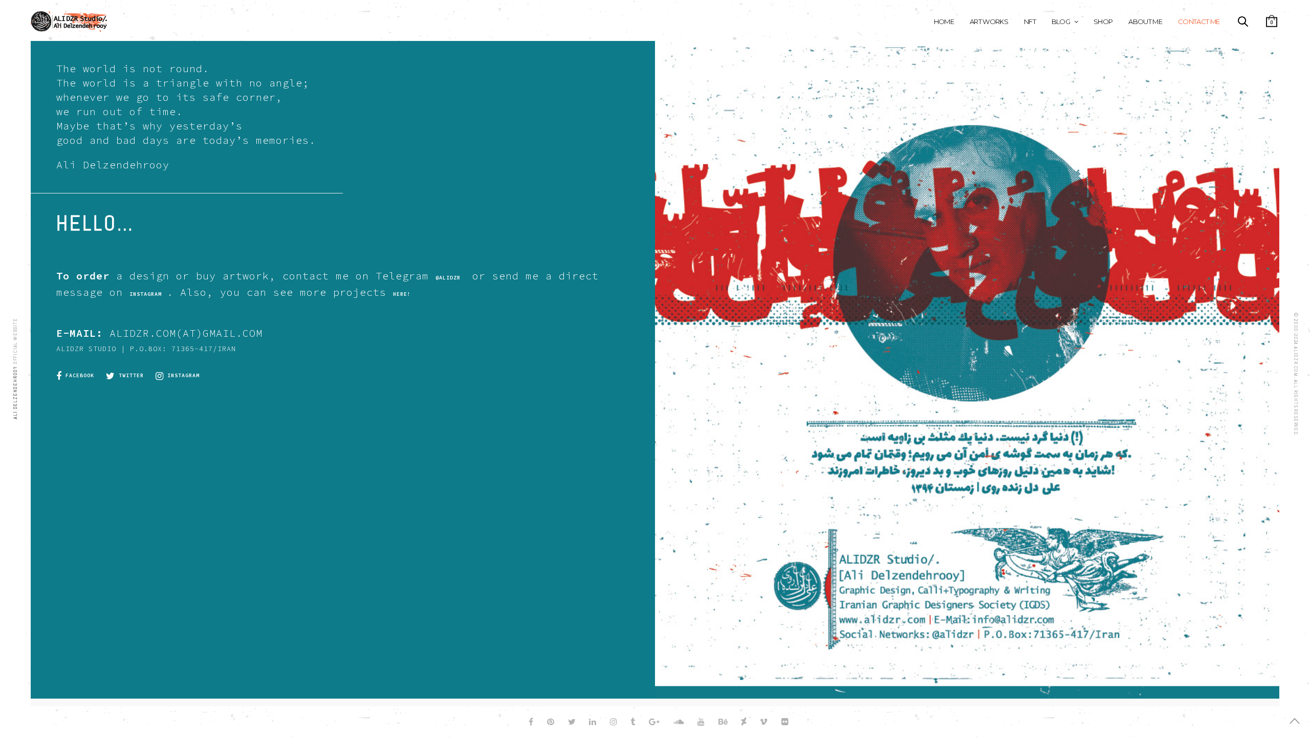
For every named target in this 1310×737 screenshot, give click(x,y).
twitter (129, 375)
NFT (1030, 21)
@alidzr (448, 277)
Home (944, 21)
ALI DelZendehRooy (15, 391)
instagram (182, 375)
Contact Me (1199, 21)
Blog (1061, 21)
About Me (1145, 21)
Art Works (989, 21)
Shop (1103, 21)
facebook (78, 375)
